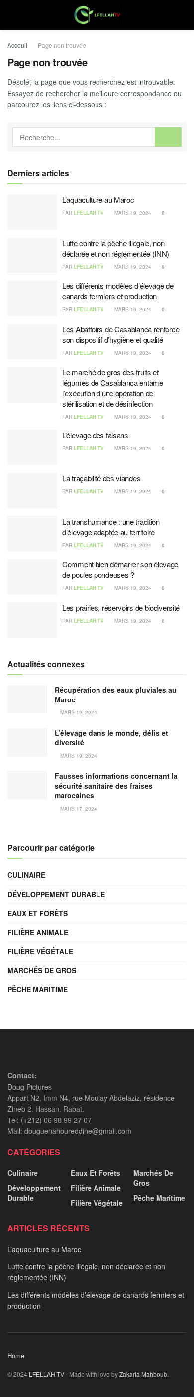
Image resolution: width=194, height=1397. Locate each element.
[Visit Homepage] (97, 15)
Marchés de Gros (41, 970)
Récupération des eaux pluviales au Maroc (116, 694)
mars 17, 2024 (78, 808)
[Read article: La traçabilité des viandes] (32, 491)
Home (15, 1355)
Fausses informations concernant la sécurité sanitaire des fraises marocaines (116, 785)
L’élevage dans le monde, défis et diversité (111, 738)
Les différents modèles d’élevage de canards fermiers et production (118, 290)
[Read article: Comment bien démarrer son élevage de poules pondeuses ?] (32, 577)
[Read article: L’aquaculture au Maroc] (32, 212)
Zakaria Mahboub (143, 1374)
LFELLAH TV (89, 212)
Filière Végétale (40, 951)
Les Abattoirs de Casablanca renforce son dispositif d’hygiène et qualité (120, 334)
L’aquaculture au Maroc (98, 199)
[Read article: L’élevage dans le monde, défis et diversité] (27, 742)
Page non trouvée (62, 45)
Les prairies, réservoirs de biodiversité (121, 607)
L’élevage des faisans (95, 435)
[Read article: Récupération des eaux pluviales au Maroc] (27, 699)
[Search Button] (182, 15)
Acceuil (17, 45)
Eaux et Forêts (37, 913)
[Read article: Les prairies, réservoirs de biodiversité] (32, 620)
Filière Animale (37, 932)
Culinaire (26, 875)
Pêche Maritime (37, 989)
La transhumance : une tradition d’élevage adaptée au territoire (111, 526)
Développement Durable (56, 894)
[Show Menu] (11, 15)
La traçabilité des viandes (101, 478)
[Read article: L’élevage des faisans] (32, 448)
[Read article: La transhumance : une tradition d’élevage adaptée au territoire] (32, 534)
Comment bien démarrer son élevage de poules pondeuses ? (120, 569)
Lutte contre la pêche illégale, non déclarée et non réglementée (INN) (115, 248)
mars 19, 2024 (132, 212)
